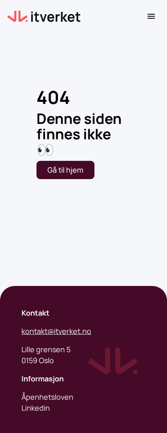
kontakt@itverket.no (56, 331)
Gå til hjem (65, 170)
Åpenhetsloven (47, 397)
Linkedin (35, 408)
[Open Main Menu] (151, 16)
